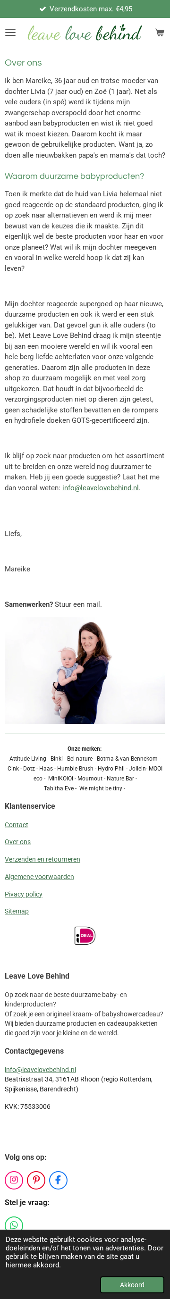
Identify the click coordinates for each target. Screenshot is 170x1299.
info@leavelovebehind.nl (100, 488)
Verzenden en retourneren (42, 859)
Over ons (18, 842)
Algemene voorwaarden (39, 876)
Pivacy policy (23, 894)
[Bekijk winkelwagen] (159, 33)
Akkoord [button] (132, 1285)
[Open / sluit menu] (10, 33)
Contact (16, 825)
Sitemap (17, 911)
